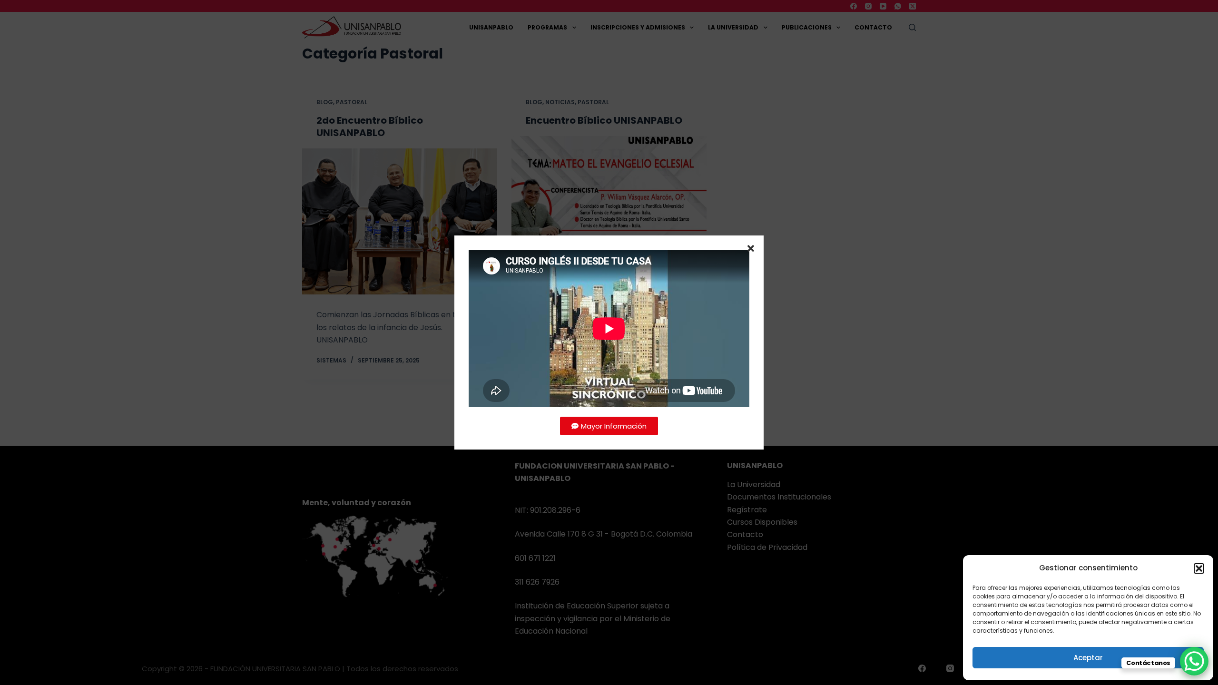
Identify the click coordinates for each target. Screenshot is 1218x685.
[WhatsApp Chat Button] (1194, 661)
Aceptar (1088, 658)
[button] (1199, 568)
